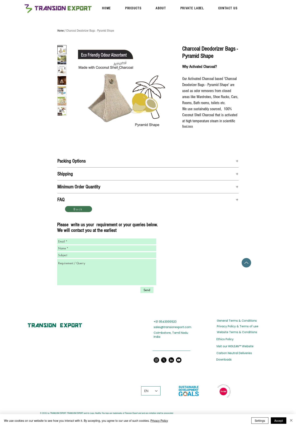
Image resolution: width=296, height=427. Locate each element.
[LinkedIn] (159, 356)
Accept (278, 421)
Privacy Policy (159, 421)
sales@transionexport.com (172, 327)
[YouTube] (175, 356)
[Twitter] (167, 356)
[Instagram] (183, 356)
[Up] (246, 262)
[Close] (291, 420)
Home (60, 30)
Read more (187, 126)
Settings (260, 421)
